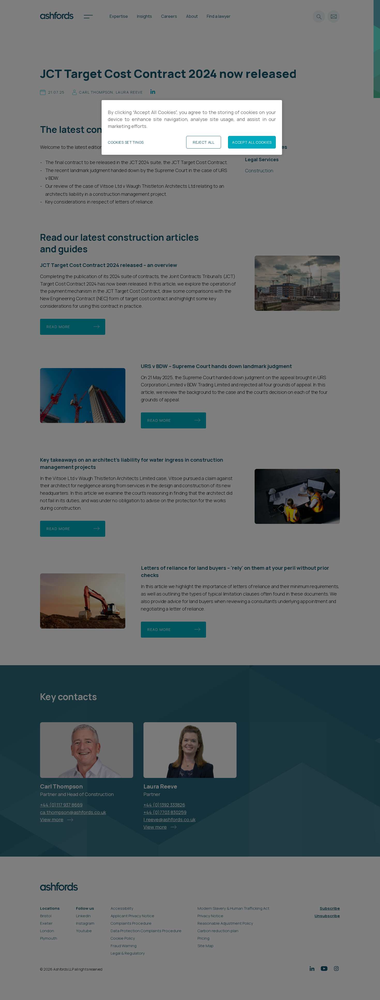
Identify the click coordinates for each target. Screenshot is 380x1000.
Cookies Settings (126, 142)
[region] (192, 127)
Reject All (204, 142)
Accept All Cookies (252, 142)
